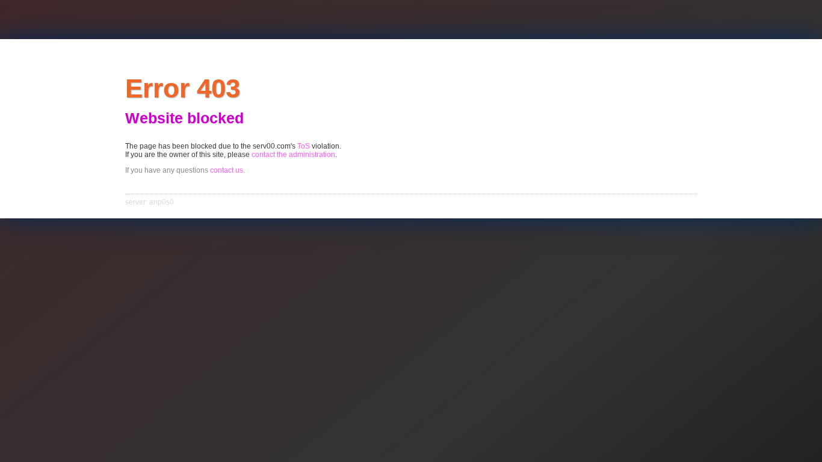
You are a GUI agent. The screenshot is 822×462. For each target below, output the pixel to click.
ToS (303, 146)
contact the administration (293, 154)
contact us (226, 170)
